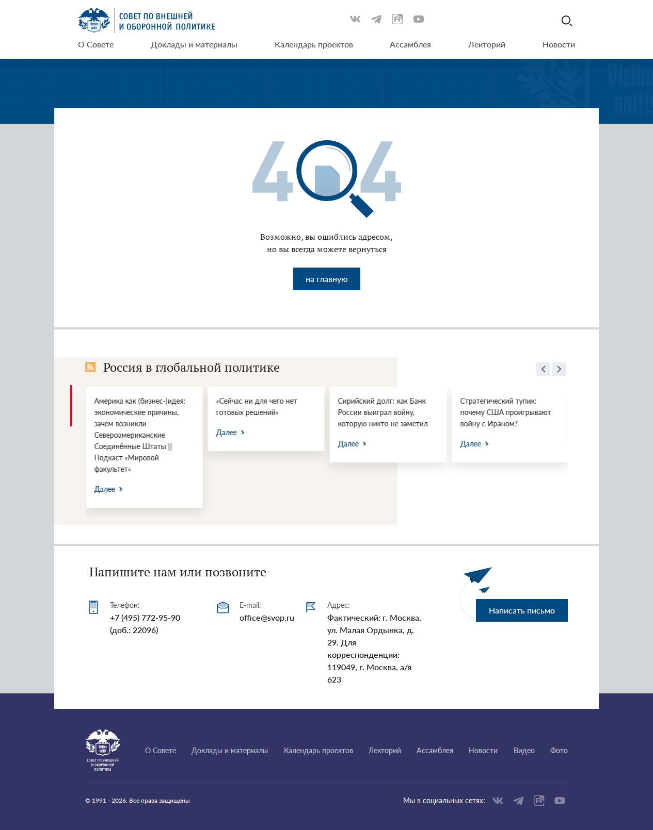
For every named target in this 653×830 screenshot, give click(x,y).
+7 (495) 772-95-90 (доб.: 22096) (145, 623)
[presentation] (543, 370)
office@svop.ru (267, 617)
